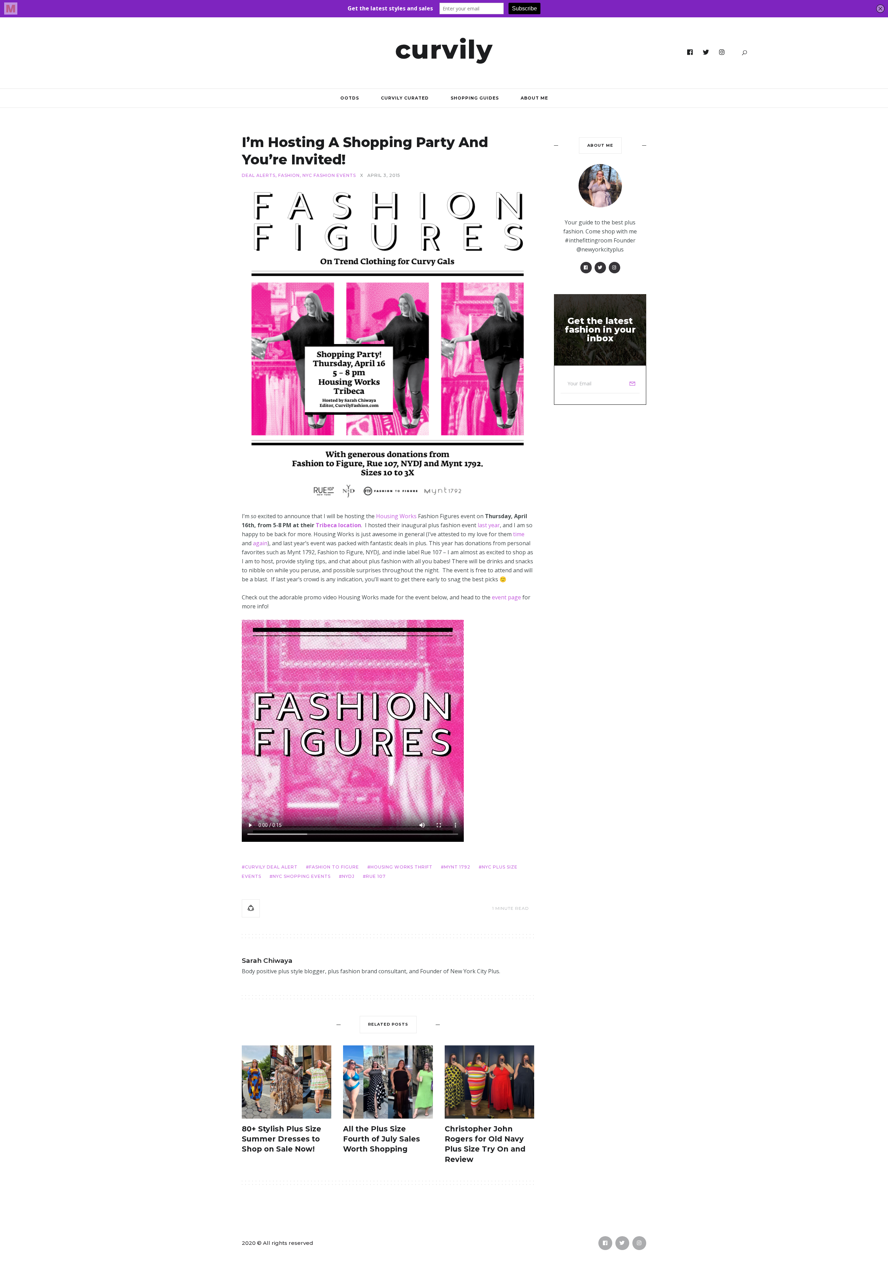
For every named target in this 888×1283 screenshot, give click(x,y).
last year (489, 525)
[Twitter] (706, 52)
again (260, 543)
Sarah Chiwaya (267, 961)
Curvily (444, 49)
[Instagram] (722, 52)
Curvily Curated (405, 98)
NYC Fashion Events (329, 175)
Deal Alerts (258, 175)
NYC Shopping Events (302, 876)
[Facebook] (690, 52)
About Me (534, 98)
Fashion (289, 175)
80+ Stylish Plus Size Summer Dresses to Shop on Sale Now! (281, 1139)
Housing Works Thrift (401, 867)
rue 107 (376, 876)
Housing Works (396, 516)
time (518, 534)
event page (506, 597)
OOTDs (349, 98)
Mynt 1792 (457, 867)
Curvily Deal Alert (271, 867)
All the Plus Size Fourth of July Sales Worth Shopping (381, 1139)
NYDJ (348, 876)
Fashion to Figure (334, 867)
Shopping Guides (475, 98)
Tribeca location (338, 525)
